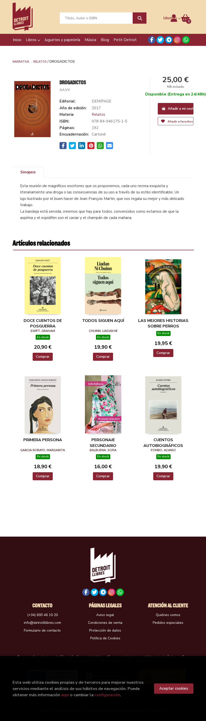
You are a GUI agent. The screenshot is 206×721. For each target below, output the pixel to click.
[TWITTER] (160, 40)
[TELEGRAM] (169, 40)
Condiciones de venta (105, 622)
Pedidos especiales (168, 622)
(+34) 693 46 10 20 (42, 615)
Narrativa (21, 61)
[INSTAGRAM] (177, 40)
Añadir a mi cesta (180, 108)
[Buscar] (139, 18)
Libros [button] (31, 39)
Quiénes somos (168, 615)
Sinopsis (28, 172)
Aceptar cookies (173, 688)
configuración (107, 695)
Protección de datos (105, 630)
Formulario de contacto (42, 630)
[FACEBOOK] (152, 40)
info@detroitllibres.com (42, 622)
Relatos (39, 61)
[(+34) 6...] (186, 40)
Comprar (42, 356)
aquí (65, 695)
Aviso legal (105, 615)
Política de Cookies (105, 638)
